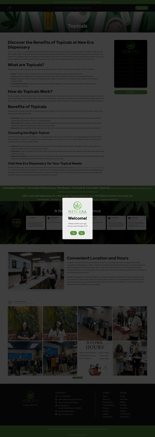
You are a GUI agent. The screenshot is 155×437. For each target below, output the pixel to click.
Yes (73, 233)
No (82, 233)
